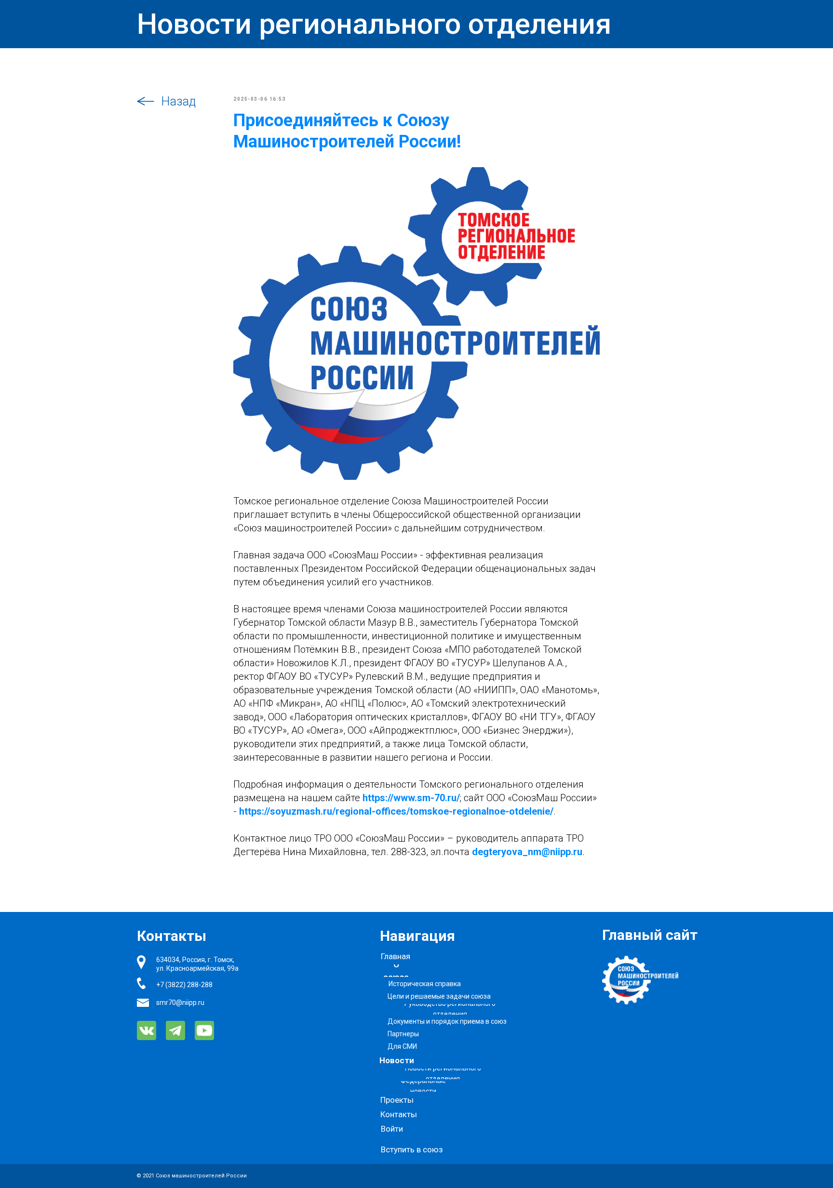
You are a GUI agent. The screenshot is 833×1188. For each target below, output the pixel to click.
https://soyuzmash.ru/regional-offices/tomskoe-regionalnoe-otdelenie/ (396, 811)
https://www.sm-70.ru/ (411, 798)
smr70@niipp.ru (180, 1002)
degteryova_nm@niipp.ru (527, 852)
